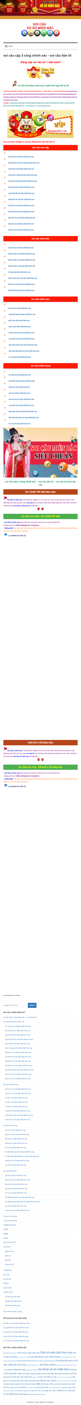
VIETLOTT (7, 1247)
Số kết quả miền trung (13, 1301)
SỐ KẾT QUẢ (8, 1292)
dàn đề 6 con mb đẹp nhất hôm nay (18, 1057)
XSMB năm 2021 (50, 1391)
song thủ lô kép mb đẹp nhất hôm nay (22, 181)
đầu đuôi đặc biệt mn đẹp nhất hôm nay (24, 351)
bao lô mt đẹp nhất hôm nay (19, 393)
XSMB (5, 1229)
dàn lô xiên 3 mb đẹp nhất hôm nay (21, 260)
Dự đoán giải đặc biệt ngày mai (47, 1361)
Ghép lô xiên (35, 1377)
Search (32, 1005)
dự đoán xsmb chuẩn (61, 1365)
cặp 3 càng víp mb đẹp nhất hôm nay (18, 1048)
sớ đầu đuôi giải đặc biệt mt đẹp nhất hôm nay (22, 1156)
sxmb (46, 1387)
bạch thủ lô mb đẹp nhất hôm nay (21, 157)
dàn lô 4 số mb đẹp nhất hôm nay (21, 224)
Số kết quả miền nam (13, 1305)
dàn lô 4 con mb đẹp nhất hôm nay (18, 1079)
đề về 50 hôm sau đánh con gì (36, 1394)
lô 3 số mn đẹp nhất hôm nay (20, 357)
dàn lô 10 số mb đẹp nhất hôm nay (21, 284)
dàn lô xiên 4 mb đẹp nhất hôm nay (21, 266)
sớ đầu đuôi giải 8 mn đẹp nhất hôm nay (20, 1197)
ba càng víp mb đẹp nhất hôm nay (17, 1031)
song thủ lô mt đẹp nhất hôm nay (21, 405)
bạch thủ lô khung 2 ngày (12, 1311)
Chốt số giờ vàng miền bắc (28, 1353)
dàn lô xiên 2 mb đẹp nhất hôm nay (21, 254)
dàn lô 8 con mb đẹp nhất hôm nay (18, 1093)
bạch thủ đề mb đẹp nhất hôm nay (21, 187)
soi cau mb (37, 1380)
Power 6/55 (9, 1264)
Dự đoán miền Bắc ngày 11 (32, 1365)
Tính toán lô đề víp (10, 1221)
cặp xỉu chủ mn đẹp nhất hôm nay (22, 333)
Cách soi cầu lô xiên (23, 1357)
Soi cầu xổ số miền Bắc (16, 1387)
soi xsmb (39, 1387)
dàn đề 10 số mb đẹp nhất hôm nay (21, 218)
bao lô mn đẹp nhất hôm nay (20, 326)
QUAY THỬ (7, 1288)
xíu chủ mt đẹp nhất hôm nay (15, 1165)
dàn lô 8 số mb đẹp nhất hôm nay (21, 248)
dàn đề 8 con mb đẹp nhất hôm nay (18, 1061)
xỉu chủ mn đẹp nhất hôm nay (19, 308)
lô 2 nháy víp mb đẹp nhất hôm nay (18, 1026)
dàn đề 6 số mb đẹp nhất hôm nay (21, 205)
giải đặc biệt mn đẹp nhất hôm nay (22, 314)
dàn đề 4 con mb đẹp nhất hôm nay (18, 1052)
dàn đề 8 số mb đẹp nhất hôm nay (21, 211)
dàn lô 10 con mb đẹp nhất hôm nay (18, 1074)
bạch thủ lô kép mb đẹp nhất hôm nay (22, 175)
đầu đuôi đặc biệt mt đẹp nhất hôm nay (24, 417)
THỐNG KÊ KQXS (9, 1225)
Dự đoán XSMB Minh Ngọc (15, 1370)
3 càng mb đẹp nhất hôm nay (19, 272)
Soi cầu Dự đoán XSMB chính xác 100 (37, 1384)
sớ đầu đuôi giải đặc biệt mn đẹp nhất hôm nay (22, 1202)
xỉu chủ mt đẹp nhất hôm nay (20, 375)
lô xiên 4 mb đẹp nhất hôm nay (16, 1106)
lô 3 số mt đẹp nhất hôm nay (20, 423)
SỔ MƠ (6, 1283)
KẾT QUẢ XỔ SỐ (9, 1242)
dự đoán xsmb (47, 1364)
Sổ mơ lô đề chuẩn (10, 1216)
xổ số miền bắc (69, 1391)
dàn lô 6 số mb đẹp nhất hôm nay (21, 230)
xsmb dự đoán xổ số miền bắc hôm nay (30, 1391)
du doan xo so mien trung (47, 1357)
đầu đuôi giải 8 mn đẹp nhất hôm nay (23, 345)
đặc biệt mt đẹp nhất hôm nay (16, 1139)
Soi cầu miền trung (10, 1125)
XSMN (5, 1234)
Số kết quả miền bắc (12, 1297)
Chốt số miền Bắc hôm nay (56, 1352)
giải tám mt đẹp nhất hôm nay (16, 1143)
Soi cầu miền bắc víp (11, 1084)
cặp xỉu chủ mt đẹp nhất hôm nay (21, 399)
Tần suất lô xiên (13, 1391)
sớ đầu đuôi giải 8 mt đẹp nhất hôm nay (19, 1152)
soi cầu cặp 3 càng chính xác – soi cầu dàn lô (20, 1017)
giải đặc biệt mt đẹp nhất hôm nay (22, 381)
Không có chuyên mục (62, 1377)
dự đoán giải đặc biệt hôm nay (27, 1361)
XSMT (5, 1238)
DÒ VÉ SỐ (7, 1279)
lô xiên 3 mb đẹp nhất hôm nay (16, 1102)
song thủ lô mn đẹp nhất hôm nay (21, 339)
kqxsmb (70, 1377)
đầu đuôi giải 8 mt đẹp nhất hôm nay (23, 411)
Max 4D (8, 1260)
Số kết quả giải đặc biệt (54, 1387)
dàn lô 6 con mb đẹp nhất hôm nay (18, 1089)
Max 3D (8, 1256)
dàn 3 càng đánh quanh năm (67, 1357)
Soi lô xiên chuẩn (31, 1387)
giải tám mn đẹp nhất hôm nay (16, 1189)
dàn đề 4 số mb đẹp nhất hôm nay (21, 199)
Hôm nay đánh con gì (47, 1377)
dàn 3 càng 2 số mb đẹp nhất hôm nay (22, 278)
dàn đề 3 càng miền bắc (9, 1361)
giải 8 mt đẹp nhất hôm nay (19, 387)
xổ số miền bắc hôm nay (15, 1394)
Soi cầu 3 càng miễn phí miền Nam (64, 1381)
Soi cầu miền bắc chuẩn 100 (13, 1022)
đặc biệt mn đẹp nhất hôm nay (16, 1184)
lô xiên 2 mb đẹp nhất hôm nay (16, 1098)
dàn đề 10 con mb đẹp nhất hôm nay (18, 1065)
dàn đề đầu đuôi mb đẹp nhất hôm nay (19, 1070)
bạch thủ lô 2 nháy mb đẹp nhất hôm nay (24, 163)
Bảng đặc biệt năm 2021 (10, 1353)
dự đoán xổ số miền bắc (53, 1369)
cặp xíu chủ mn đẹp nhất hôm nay (17, 1180)
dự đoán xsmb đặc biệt (32, 1370)
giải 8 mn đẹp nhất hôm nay (19, 320)
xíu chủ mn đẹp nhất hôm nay (16, 1206)
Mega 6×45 (9, 1251)
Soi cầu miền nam (9, 1171)
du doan (31, 1357)
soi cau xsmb (49, 1380)
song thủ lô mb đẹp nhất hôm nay (21, 169)
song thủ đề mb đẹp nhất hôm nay (21, 193)
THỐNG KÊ (7, 1270)
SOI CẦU (6, 1275)
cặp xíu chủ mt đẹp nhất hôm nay (17, 1134)
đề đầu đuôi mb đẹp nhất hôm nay (21, 290)
